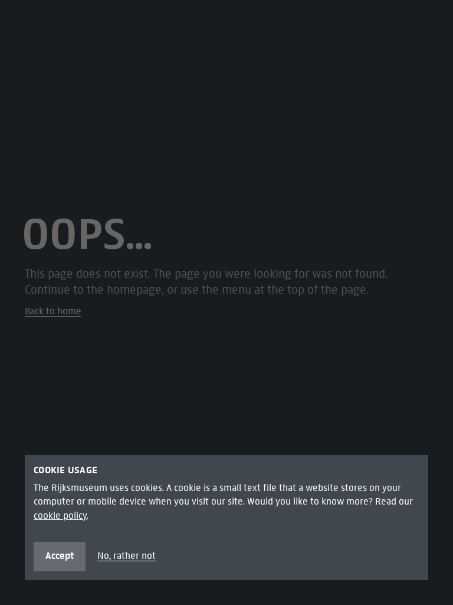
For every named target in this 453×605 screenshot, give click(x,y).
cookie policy (60, 515)
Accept (59, 555)
